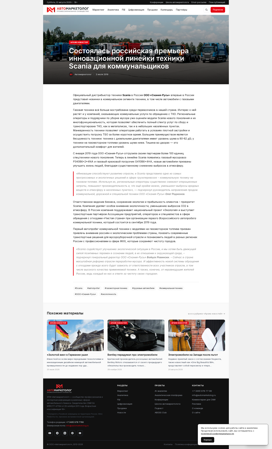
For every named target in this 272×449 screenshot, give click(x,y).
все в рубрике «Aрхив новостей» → (206, 313)
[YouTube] (50, 433)
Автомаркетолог (83, 74)
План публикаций (217, 2)
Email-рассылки (198, 2)
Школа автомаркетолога (177, 2)
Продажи (152, 9)
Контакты (168, 444)
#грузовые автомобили (143, 288)
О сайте (196, 412)
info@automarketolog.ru (77, 425)
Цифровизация (136, 9)
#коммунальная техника (170, 288)
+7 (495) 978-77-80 (202, 391)
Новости (121, 412)
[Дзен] (72, 433)
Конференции (156, 2)
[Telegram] (57, 433)
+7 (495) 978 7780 (75, 422)
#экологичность (108, 294)
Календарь (167, 9)
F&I (123, 9)
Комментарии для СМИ (203, 399)
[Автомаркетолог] (68, 9)
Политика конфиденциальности (190, 444)
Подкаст (159, 408)
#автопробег (93, 288)
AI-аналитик (161, 391)
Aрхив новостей (79, 42)
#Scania (78, 288)
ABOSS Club (161, 412)
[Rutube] (80, 433)
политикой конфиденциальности (217, 433)
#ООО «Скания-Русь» (85, 294)
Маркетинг (98, 9)
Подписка (218, 9)
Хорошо (208, 439)
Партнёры (181, 9)
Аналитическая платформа (168, 395)
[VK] (65, 433)
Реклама (196, 404)
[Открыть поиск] (206, 10)
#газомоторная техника (116, 288)
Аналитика (113, 9)
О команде (197, 408)
